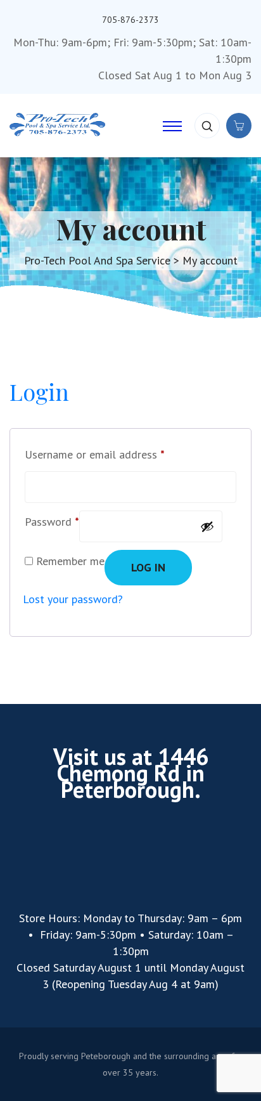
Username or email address (95, 452)
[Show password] (207, 526)
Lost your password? (73, 599)
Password (52, 520)
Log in (148, 567)
